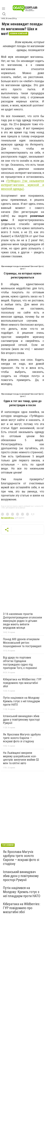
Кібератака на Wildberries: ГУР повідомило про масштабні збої (22, 683)
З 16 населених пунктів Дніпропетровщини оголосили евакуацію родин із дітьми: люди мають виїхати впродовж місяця (22, 620)
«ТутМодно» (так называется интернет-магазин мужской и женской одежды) (22, 185)
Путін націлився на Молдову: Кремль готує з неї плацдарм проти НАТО (21, 701)
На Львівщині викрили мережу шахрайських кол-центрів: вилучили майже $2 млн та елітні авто (21, 758)
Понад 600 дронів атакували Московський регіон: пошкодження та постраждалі (22, 642)
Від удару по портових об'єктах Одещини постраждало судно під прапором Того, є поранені (20, 663)
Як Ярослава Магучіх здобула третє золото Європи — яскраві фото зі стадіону (22, 738)
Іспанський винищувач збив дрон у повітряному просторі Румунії (21, 719)
